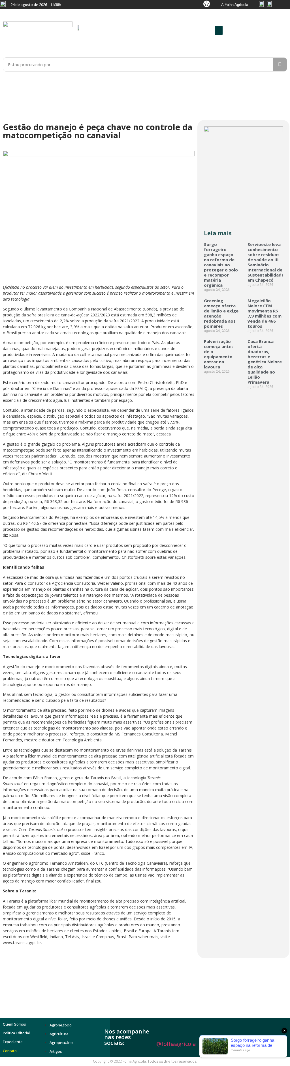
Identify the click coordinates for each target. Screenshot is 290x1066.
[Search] (280, 64)
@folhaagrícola (176, 1044)
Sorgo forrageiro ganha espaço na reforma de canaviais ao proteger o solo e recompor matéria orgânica (221, 264)
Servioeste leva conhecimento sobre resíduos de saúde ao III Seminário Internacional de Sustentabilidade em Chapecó (266, 262)
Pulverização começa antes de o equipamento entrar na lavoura (219, 354)
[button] (219, 30)
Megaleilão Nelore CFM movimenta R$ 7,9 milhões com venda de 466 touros (265, 313)
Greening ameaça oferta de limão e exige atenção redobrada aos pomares (221, 313)
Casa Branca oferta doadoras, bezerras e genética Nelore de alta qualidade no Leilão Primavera (265, 361)
